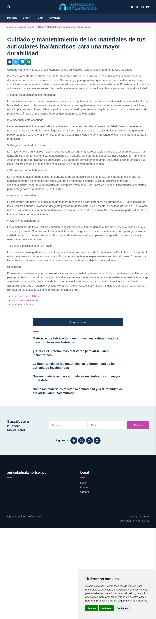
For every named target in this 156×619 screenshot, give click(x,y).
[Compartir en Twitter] (16, 62)
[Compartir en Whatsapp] (28, 62)
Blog (25, 17)
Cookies (84, 487)
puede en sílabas (22, 304)
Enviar (138, 425)
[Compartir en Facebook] (9, 62)
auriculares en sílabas (25, 296)
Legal (83, 483)
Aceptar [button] (92, 608)
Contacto (54, 17)
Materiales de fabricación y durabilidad (69, 27)
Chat (40, 17)
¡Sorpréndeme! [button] (78, 322)
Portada (12, 17)
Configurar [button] (122, 608)
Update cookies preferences (24, 516)
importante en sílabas (25, 300)
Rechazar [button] (106, 608)
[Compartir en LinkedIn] (22, 62)
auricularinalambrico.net (21, 27)
